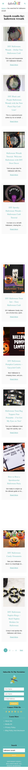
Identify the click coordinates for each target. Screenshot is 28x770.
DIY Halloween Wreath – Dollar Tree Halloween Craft (14, 49)
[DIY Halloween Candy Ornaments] (14, 539)
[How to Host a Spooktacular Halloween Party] (14, 457)
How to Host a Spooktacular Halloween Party (14, 480)
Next (21, 650)
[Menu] (3, 3)
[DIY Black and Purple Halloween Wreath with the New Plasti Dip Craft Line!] (14, 83)
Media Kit (8, 724)
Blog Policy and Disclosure (15, 730)
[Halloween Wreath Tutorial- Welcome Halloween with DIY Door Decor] (14, 140)
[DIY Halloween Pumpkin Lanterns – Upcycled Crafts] (14, 341)
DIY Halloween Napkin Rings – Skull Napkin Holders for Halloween (14, 619)
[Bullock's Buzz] (14, 3)
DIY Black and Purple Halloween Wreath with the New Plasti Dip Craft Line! (14, 103)
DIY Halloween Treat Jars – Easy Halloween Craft (14, 301)
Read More (14, 65)
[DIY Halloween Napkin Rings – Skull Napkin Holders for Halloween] (14, 592)
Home (3, 8)
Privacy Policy (10, 727)
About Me (8, 721)
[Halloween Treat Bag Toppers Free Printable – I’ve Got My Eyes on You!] (14, 397)
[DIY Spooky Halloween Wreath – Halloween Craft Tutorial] (14, 193)
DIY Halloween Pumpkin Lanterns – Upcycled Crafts (14, 364)
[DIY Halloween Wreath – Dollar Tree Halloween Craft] (14, 34)
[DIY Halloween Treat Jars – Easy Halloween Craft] (14, 278)
